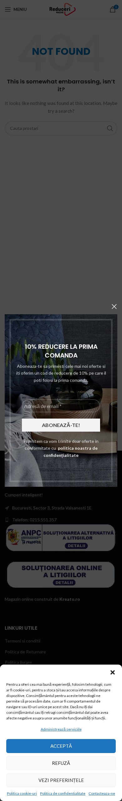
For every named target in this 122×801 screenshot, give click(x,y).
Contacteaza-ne (102, 793)
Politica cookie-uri (22, 793)
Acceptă (61, 746)
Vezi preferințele (61, 780)
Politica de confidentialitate (62, 793)
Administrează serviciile (61, 729)
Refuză (61, 763)
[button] (112, 672)
